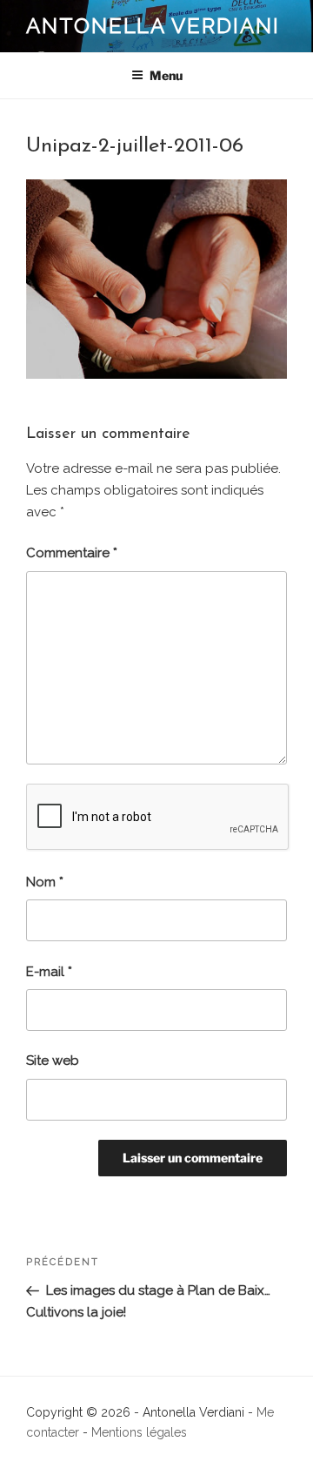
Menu (166, 75)
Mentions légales (139, 1432)
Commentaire (71, 553)
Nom (44, 882)
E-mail (49, 972)
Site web (52, 1060)
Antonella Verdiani (153, 25)
